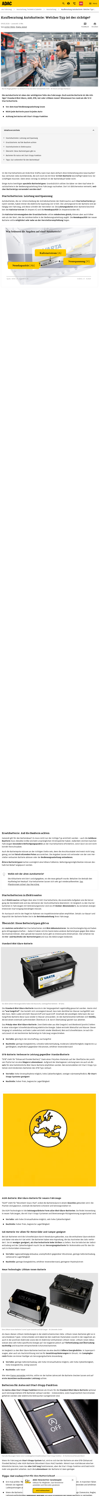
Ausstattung (51, 9)
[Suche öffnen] (63, 3)
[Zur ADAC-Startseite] (7, 3)
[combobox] (46, 4)
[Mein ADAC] (68, 3)
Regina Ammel (21, 27)
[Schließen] (72, 1480)
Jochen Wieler (9, 27)
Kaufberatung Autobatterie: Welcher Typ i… (78, 9)
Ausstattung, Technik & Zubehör (29, 9)
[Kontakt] (74, 3)
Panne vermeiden (18, 1375)
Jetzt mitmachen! (43, 1490)
